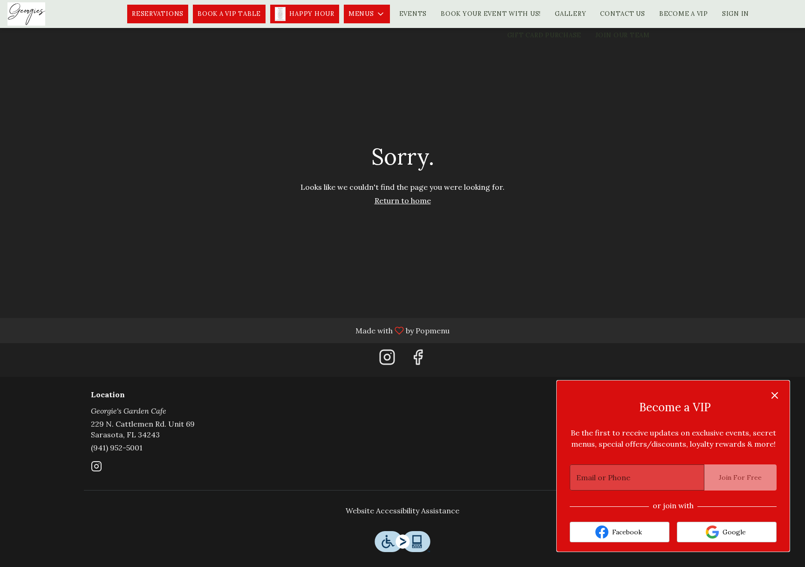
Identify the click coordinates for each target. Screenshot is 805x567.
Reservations (158, 14)
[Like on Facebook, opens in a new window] (417, 360)
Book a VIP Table (229, 14)
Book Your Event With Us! (491, 14)
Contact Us (622, 14)
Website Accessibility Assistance (402, 510)
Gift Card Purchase (544, 35)
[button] (367, 14)
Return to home (403, 200)
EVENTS (413, 14)
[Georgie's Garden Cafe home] (49, 14)
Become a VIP (683, 14)
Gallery (570, 14)
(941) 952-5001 (117, 447)
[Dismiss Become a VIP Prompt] (775, 395)
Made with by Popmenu (228, 330)
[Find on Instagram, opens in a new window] (387, 360)
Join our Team (622, 35)
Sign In (735, 14)
